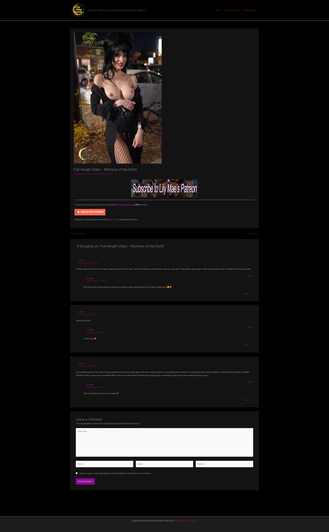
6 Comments (79, 174)
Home (218, 10)
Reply (250, 275)
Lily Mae (89, 278)
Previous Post (77, 234)
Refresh (113, 219)
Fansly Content (250, 10)
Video (89, 174)
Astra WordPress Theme (186, 520)
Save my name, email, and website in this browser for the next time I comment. (115, 473)
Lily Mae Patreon (125, 204)
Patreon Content (231, 10)
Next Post (253, 234)
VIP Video (97, 174)
